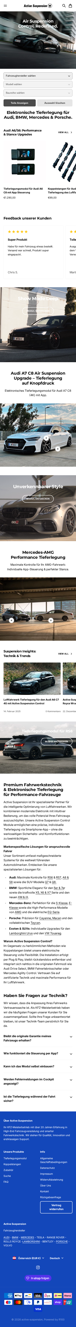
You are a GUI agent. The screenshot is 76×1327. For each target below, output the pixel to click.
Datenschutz (47, 1167)
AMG (18, 912)
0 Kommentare (53, 711)
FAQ (6, 1181)
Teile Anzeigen (19, 102)
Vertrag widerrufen (56, 1207)
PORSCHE (62, 1241)
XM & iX (23, 897)
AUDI (7, 1237)
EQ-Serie (53, 912)
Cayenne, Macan (50, 918)
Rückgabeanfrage (50, 1197)
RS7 (58, 877)
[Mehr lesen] (57, 448)
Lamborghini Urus (21, 933)
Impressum (46, 1173)
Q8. (54, 882)
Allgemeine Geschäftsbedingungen (53, 1160)
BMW (15, 1237)
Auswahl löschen (54, 102)
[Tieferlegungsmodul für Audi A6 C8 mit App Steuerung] (25, 162)
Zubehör (8, 1169)
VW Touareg (53, 933)
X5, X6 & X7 (43, 892)
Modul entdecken (38, 311)
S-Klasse (62, 903)
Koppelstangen (12, 1164)
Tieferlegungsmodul (15, 1158)
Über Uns (45, 1185)
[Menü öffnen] (5, 5)
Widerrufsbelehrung (51, 1179)
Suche (7, 1175)
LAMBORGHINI (31, 1241)
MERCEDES (27, 1237)
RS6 (50, 877)
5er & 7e (59, 888)
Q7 (47, 882)
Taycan (35, 922)
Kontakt (44, 1191)
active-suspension (32, 1319)
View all (63, 132)
